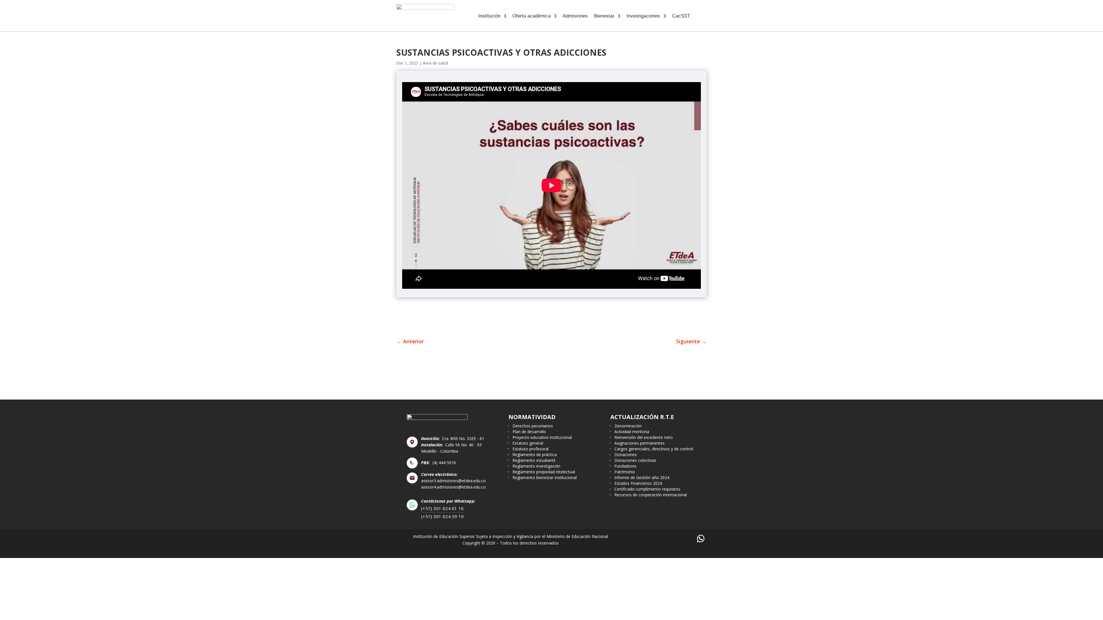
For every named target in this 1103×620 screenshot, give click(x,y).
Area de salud (435, 63)
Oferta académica (531, 16)
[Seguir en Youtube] (684, 538)
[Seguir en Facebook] (633, 538)
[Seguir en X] (650, 538)
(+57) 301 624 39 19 (442, 516)
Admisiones (575, 16)
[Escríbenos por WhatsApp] (700, 538)
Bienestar (604, 16)
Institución (489, 16)
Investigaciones (643, 16)
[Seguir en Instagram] (667, 538)
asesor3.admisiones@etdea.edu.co (453, 480)
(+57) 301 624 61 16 (442, 508)
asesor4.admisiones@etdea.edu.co (453, 487)
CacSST (681, 16)
